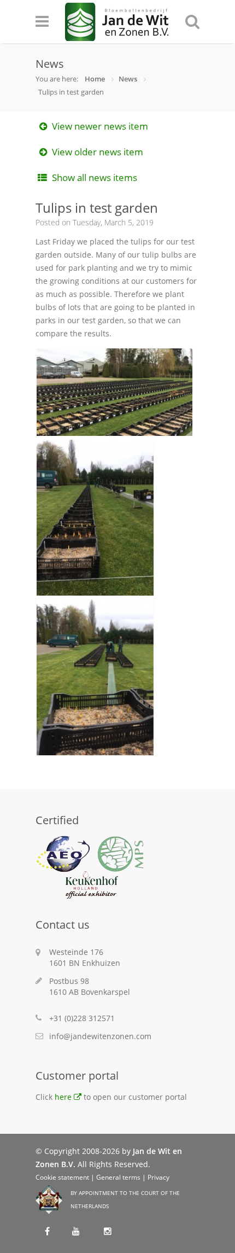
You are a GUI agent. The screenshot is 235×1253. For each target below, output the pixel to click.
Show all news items (93, 177)
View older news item (96, 151)
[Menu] (50, 21)
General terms (118, 1177)
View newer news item (99, 126)
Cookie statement (62, 1177)
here (63, 1097)
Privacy (158, 1177)
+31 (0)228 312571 (82, 1018)
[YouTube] (77, 1230)
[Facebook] (49, 1230)
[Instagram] (106, 1230)
